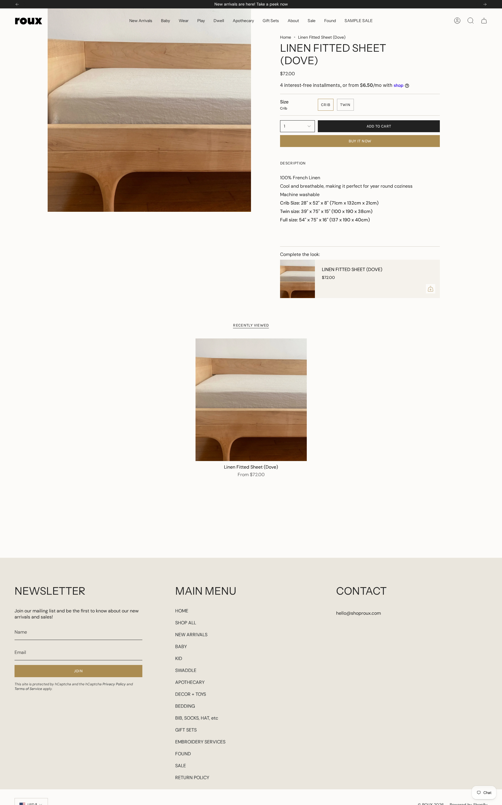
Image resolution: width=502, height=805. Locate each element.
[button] (165, 20)
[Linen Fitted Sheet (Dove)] (297, 279)
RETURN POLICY (192, 777)
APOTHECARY (190, 682)
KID (178, 658)
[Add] (430, 288)
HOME (181, 611)
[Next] (484, 4)
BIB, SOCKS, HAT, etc (196, 718)
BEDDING (185, 706)
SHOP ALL (185, 623)
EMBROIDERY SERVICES (200, 742)
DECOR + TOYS (190, 694)
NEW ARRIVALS (191, 635)
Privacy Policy (114, 684)
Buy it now (360, 141)
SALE (180, 766)
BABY (181, 646)
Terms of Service (28, 688)
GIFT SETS (186, 730)
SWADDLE (185, 670)
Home (285, 37)
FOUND (183, 754)
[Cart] (484, 21)
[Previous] (17, 4)
